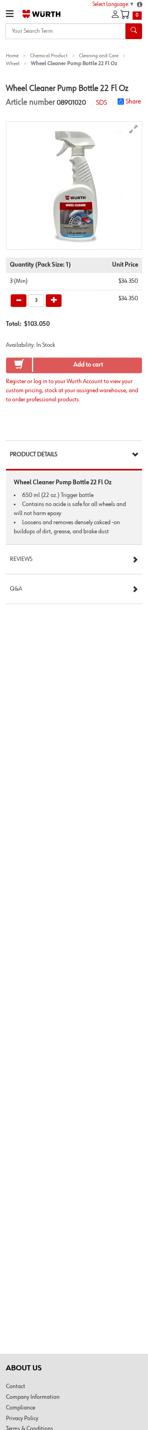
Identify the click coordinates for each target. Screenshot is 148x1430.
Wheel (12, 63)
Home (12, 55)
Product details (33, 455)
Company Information (33, 1397)
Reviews (21, 559)
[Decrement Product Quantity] (18, 300)
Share (133, 101)
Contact (15, 1386)
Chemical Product (48, 55)
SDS (101, 102)
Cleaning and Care (98, 55)
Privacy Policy (22, 1418)
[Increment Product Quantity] (54, 300)
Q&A (16, 589)
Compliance (20, 1408)
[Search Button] (134, 31)
